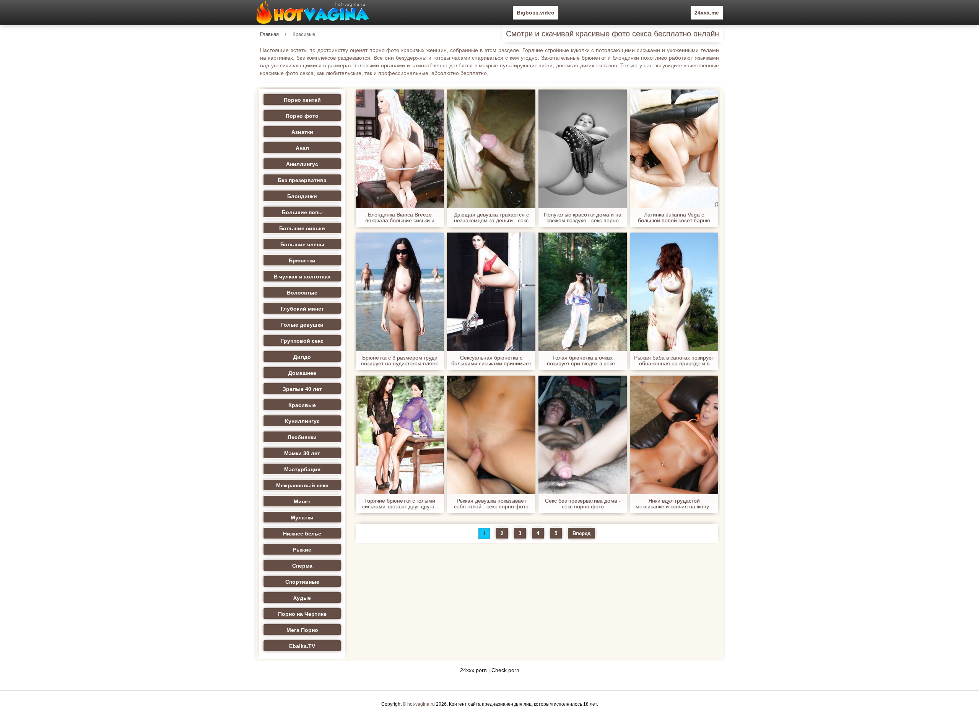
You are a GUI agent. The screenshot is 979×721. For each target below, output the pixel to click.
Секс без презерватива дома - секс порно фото (583, 503)
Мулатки (302, 517)
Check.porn (505, 670)
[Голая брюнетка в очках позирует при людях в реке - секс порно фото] (582, 292)
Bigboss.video (536, 13)
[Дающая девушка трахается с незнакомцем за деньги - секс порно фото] (491, 149)
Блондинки (302, 196)
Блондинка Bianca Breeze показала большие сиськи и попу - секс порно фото (399, 217)
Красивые (302, 405)
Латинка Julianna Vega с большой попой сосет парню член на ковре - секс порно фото (674, 217)
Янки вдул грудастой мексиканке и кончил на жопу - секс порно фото (674, 503)
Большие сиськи (302, 228)
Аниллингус (302, 164)
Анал (302, 148)
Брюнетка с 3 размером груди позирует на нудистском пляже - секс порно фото (400, 360)
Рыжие (302, 550)
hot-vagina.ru (421, 704)
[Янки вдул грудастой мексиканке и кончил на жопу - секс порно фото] (674, 435)
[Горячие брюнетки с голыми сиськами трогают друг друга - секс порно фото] (400, 435)
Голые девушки (302, 325)
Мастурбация (302, 469)
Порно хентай (302, 100)
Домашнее (302, 373)
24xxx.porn (473, 670)
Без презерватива (302, 180)
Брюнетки (302, 260)
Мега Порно (302, 630)
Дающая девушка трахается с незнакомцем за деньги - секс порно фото (491, 217)
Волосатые (302, 293)
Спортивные (302, 582)
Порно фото (302, 116)
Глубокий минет (302, 309)
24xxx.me (706, 13)
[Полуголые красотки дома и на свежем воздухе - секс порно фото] (582, 149)
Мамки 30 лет (302, 453)
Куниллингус (302, 421)
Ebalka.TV (302, 646)
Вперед (581, 533)
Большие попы (302, 212)
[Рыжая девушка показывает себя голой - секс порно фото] (491, 435)
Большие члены (302, 244)
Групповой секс (302, 341)
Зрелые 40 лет (302, 389)
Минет (302, 501)
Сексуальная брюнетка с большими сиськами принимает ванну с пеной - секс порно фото (491, 360)
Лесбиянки (302, 437)
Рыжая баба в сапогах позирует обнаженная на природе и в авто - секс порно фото (674, 360)
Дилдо (302, 357)
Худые (302, 598)
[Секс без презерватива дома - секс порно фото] (582, 435)
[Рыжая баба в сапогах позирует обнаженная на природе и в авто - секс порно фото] (674, 292)
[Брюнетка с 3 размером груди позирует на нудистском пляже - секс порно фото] (400, 292)
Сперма (302, 566)
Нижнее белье (302, 534)
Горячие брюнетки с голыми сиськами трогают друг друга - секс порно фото (400, 503)
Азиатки (302, 132)
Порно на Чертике (302, 614)
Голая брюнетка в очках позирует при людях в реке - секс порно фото (582, 360)
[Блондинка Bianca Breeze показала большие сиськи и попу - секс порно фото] (400, 149)
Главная (269, 34)
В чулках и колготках (302, 276)
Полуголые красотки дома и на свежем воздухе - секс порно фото (582, 217)
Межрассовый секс (302, 485)
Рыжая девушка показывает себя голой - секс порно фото (491, 503)
